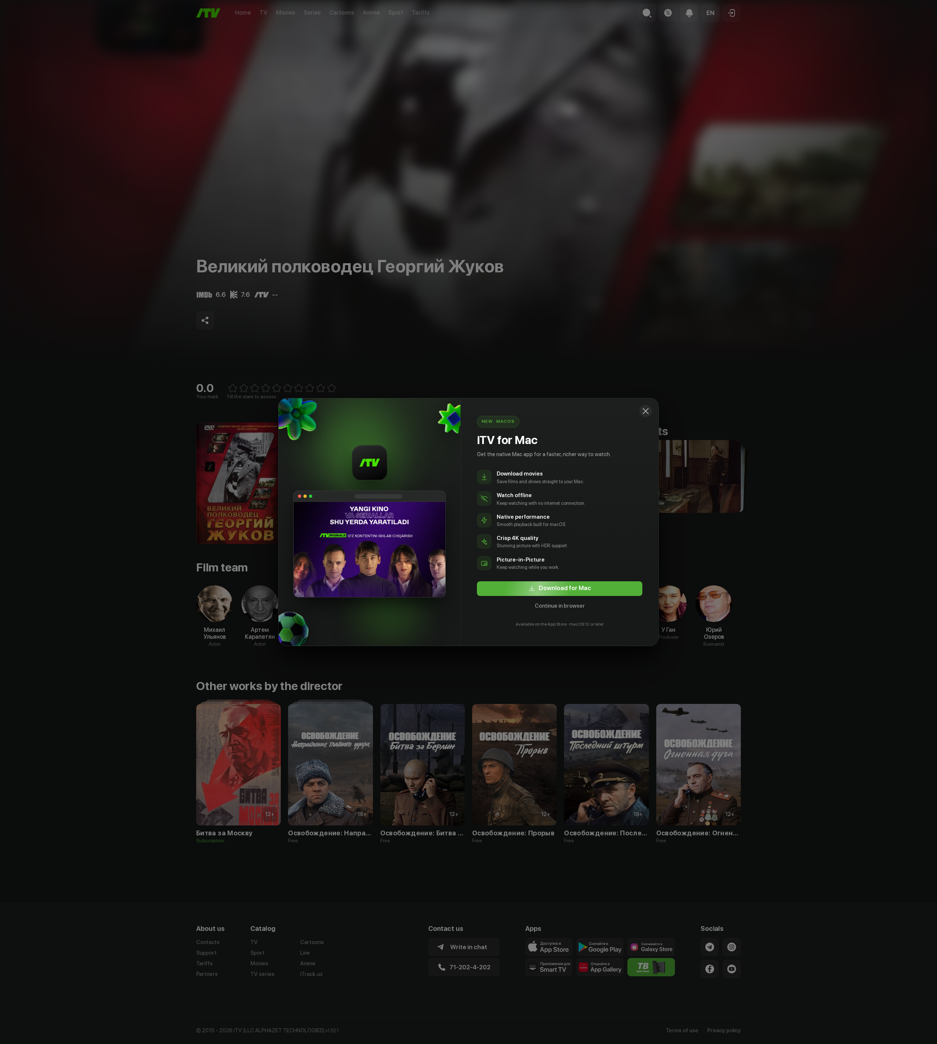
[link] (559, 588)
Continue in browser (560, 606)
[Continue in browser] (645, 411)
